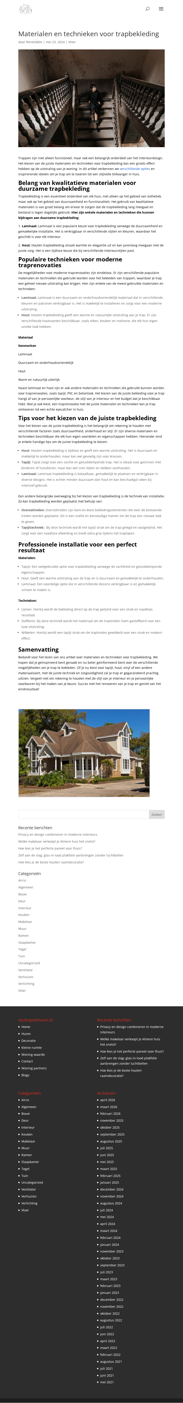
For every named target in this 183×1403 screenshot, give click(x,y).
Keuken (23, 915)
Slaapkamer (27, 942)
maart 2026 (108, 1107)
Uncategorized (29, 963)
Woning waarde (33, 1054)
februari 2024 (110, 1238)
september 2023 (112, 1265)
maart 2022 (108, 1348)
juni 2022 (107, 1334)
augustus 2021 (111, 1361)
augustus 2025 (111, 1141)
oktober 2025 (110, 1127)
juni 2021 (107, 1375)
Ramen (23, 935)
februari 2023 (110, 1286)
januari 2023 (109, 1293)
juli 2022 (106, 1327)
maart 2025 (108, 1169)
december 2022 (111, 1299)
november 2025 (111, 1120)
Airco (22, 880)
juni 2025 (107, 1155)
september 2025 (112, 1134)
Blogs (25, 1075)
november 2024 (111, 1196)
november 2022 (111, 1306)
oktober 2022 (110, 1313)
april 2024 (107, 1224)
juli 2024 (106, 1210)
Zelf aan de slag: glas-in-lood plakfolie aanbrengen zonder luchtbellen (70, 855)
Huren (26, 1034)
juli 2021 (106, 1368)
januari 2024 (109, 1244)
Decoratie (28, 1040)
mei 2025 (107, 1162)
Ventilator (25, 970)
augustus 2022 (111, 1320)
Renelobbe (34, 42)
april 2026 (107, 1100)
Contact (27, 1061)
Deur (22, 901)
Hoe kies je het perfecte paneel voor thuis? (50, 848)
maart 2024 (108, 1231)
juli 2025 (106, 1148)
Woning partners (34, 1068)
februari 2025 (110, 1176)
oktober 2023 (110, 1258)
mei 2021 (107, 1382)
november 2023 (111, 1251)
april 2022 (107, 1341)
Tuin (21, 956)
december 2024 (111, 1189)
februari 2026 (110, 1113)
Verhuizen (25, 977)
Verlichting (26, 983)
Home (25, 1027)
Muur (22, 928)
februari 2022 (110, 1354)
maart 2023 (108, 1279)
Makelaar (25, 922)
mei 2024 (107, 1217)
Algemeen (25, 887)
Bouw (22, 894)
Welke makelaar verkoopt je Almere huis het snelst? (56, 841)
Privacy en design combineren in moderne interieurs (57, 834)
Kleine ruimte (31, 1047)
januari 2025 (109, 1182)
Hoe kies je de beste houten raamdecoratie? (51, 862)
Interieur (24, 908)
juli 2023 (106, 1272)
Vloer (72, 42)
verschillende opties (135, 169)
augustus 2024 (111, 1203)
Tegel (22, 949)
